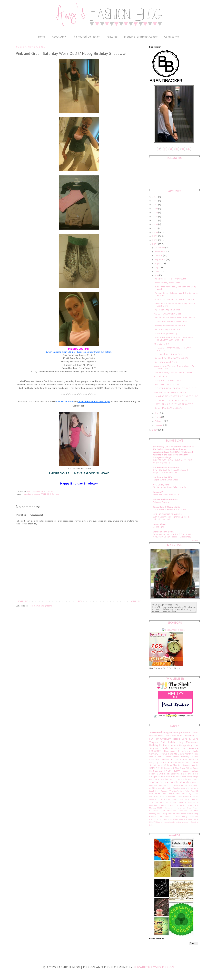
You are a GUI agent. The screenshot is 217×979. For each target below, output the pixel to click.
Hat (171, 782)
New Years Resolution (163, 788)
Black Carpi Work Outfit (165, 362)
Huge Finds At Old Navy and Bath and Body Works (175, 287)
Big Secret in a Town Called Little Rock (171, 487)
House (157, 793)
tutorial (172, 822)
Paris (164, 793)
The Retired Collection (86, 36)
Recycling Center (157, 762)
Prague (171, 793)
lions (180, 765)
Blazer (176, 756)
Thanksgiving (173, 773)
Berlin (172, 779)
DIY (189, 799)
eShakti (177, 782)
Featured (112, 36)
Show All (195, 540)
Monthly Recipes (189, 756)
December (160, 247)
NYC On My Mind (161, 484)
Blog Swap (180, 768)
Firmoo (165, 759)
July (157, 267)
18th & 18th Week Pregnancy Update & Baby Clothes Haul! (171, 518)
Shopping (154, 748)
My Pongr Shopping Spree (167, 309)
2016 (155, 224)
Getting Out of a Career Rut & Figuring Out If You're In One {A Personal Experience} (173, 535)
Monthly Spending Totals (186, 745)
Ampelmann (186, 822)
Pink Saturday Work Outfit (167, 329)
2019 (155, 212)
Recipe (152, 756)
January (159, 424)
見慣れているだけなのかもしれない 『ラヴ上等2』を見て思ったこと (172, 461)
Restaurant (168, 768)
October (159, 255)
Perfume (171, 813)
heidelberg (186, 782)
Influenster (171, 810)
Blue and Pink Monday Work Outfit (171, 358)
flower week (169, 807)
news (184, 807)
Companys (154, 759)
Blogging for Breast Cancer (141, 36)
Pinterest (172, 762)
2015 (155, 228)
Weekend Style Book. (163, 531)
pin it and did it (189, 773)
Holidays (164, 745)
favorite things (187, 788)
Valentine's (174, 791)
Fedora (195, 799)
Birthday (27, 494)
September (160, 259)
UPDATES (153, 822)
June (157, 271)
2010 (155, 429)
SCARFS (161, 773)
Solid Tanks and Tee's (170, 735)
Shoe (178, 793)
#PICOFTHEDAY (172, 770)
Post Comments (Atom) (40, 605)
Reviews (163, 753)
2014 (155, 232)
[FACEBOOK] (165, 151)
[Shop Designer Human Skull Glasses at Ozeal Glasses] (173, 629)
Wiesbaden (183, 762)
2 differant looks (188, 750)
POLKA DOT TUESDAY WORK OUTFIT (173, 400)
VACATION (181, 759)
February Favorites (161, 502)
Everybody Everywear (187, 779)
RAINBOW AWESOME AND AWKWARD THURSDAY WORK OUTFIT (174, 338)
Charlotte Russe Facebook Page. (94, 401)
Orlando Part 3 (161, 343)
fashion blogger (163, 822)
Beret (168, 756)
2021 (155, 204)
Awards (186, 765)
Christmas (189, 735)
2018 (155, 216)
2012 (155, 240)
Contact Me (171, 36)
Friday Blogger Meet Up (165, 333)
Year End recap (161, 782)
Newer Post (22, 600)
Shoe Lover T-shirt (184, 813)
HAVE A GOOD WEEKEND (167, 384)
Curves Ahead (159, 524)
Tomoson (173, 802)
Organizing (162, 813)
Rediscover (169, 750)
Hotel (162, 810)
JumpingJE (158, 492)
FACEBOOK (46, 494)
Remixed (55, 494)
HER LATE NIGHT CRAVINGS (167, 514)
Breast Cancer (190, 732)
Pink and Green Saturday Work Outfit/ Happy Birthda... (176, 294)
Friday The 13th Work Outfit (168, 380)
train (151, 825)
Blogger (177, 732)
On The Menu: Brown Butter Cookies (170, 509)
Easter (186, 796)
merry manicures (190, 816)
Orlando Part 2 (161, 376)
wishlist (164, 779)
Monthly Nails (191, 753)
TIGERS (160, 807)
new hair (153, 805)
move (196, 788)
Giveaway (165, 738)
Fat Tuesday (181, 805)
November (160, 251)
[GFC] (188, 151)
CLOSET (170, 785)
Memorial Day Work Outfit (167, 282)
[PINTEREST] (182, 151)
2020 (155, 208)
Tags (151, 782)
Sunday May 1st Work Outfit (168, 408)
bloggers (36, 494)
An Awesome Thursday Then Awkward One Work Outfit (175, 367)
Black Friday (192, 807)
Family (164, 748)
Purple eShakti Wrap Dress (165, 479)
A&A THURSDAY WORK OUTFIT (170, 392)
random (171, 796)
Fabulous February (166, 805)
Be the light (158, 526)
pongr (160, 756)
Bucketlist (194, 822)
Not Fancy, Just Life (162, 477)
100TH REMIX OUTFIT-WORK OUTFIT (173, 404)
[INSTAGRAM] (177, 151)
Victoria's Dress (172, 816)
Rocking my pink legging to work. (170, 325)
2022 (155, 200)
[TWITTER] (171, 151)
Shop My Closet (190, 793)
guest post (181, 776)
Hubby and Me (180, 785)
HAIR (190, 805)
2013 (155, 236)
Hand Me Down (176, 753)
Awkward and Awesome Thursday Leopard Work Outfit (174, 304)
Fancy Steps (192, 776)
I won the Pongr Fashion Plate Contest (173, 372)
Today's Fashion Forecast (165, 499)
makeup (163, 796)
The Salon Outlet (191, 819)
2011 (155, 244)
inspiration (154, 779)
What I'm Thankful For (188, 802)
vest (171, 745)
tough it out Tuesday (158, 791)
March (158, 416)
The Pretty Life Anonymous (166, 467)
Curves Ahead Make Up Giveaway (170, 321)
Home (41, 36)
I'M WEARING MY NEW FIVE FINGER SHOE (176, 396)
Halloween (153, 810)
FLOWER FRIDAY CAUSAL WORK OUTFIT (175, 388)
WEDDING (153, 796)
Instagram (193, 759)
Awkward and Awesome (184, 748)
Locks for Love (185, 810)
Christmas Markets (179, 799)
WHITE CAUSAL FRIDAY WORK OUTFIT (174, 299)
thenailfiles (171, 765)
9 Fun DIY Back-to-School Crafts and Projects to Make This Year (170, 471)
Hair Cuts (159, 799)
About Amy (59, 36)
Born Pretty (185, 791)
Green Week (178, 819)
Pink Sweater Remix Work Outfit (170, 278)
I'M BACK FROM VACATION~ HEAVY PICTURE (172, 349)
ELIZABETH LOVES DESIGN (153, 967)
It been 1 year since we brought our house (174, 317)
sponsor (159, 770)
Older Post (136, 600)
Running (176, 788)
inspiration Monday (157, 785)
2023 (155, 196)
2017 (155, 220)
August (158, 263)
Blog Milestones (188, 742)
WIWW (195, 782)
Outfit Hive (163, 802)
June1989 (153, 802)
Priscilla (176, 738)
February (159, 421)
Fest (192, 791)
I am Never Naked (65, 401)
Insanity (194, 765)
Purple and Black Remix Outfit (168, 354)
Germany (153, 753)
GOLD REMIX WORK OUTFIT (168, 313)
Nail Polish (168, 742)
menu (178, 807)
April (157, 413)
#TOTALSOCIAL (155, 819)
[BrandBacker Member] (166, 82)
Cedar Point (167, 819)
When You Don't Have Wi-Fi (166, 494)
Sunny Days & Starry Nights (166, 506)
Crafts (179, 796)
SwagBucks (155, 776)
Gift (172, 759)
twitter (178, 822)
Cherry (167, 799)
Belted (153, 735)
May (157, 275)
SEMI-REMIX (156, 768)
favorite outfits (168, 776)
